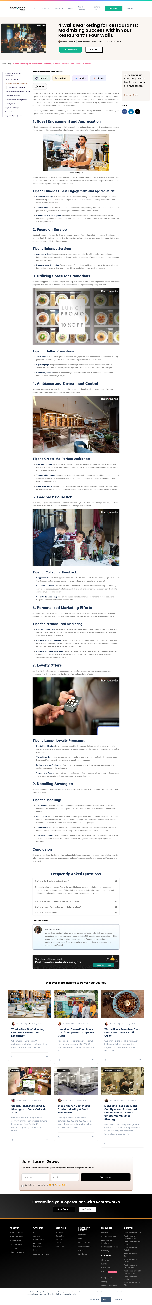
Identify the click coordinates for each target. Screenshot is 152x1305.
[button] (94, 50)
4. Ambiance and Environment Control (17, 91)
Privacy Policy (61, 1185)
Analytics (59, 8)
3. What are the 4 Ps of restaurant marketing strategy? (58, 907)
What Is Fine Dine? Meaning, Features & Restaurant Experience (28, 1032)
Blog (9, 64)
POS (35, 8)
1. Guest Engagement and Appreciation (13, 74)
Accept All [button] (106, 1299)
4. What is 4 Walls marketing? (47, 913)
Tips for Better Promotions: (16, 87)
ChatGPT (43, 78)
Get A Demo (114, 8)
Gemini (82, 78)
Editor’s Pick (97, 8)
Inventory (46, 8)
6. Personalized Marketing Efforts (16, 100)
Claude (100, 78)
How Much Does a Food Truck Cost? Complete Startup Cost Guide (76, 1032)
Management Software (113, 1071)
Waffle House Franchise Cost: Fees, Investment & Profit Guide (122, 1032)
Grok (41, 86)
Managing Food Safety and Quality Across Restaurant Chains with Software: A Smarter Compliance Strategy (121, 1112)
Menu (70, 8)
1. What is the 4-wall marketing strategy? (52, 881)
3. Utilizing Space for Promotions (16, 83)
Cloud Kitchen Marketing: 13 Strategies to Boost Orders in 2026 (28, 1109)
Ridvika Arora (22, 1100)
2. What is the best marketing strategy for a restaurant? (58, 901)
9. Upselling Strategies (12, 108)
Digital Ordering (81, 8)
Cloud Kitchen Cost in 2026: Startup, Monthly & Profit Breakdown (74, 1109)
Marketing (46, 920)
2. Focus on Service (11, 79)
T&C (51, 1185)
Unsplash (79, 173)
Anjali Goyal (68, 1100)
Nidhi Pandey (22, 1023)
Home (3, 64)
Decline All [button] (118, 1299)
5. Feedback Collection (12, 96)
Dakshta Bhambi (116, 1100)
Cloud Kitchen (63, 1071)
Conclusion (8, 112)
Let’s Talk (130, 8)
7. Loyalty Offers (10, 104)
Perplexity (63, 78)
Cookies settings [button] (94, 1299)
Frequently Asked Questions (14, 116)
